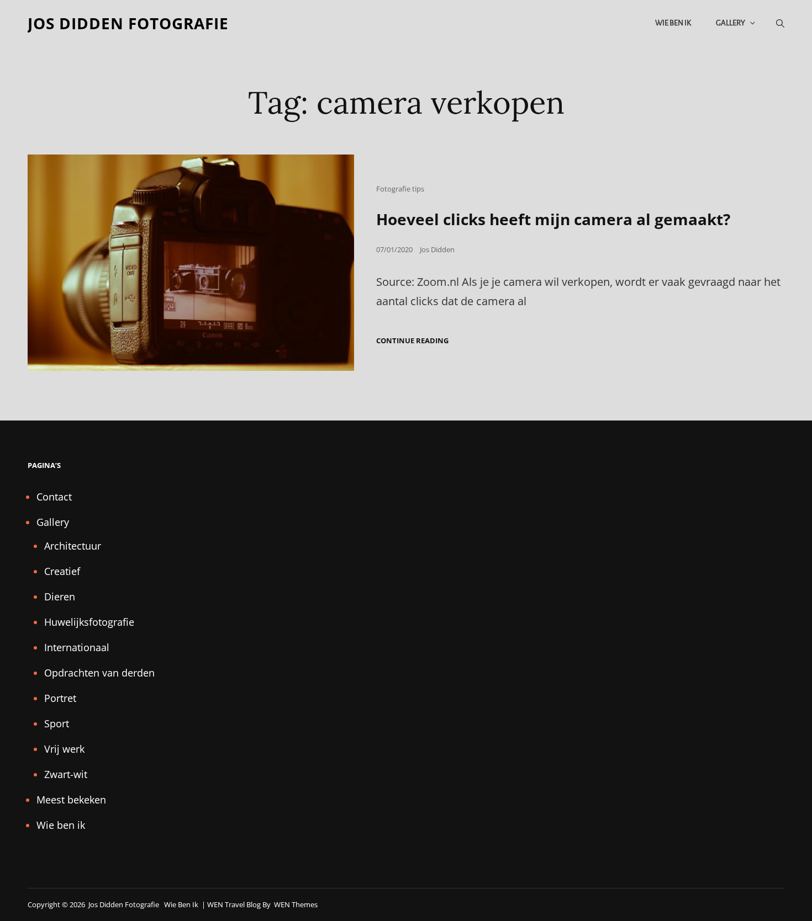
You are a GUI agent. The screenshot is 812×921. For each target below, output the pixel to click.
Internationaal (76, 647)
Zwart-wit (65, 774)
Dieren (59, 596)
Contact (54, 496)
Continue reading (412, 340)
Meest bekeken (71, 799)
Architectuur (72, 545)
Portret (60, 698)
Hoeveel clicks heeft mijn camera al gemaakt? (553, 219)
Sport (56, 723)
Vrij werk (64, 748)
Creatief (62, 571)
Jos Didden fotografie (128, 23)
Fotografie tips (400, 189)
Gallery (730, 23)
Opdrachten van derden (99, 672)
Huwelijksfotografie (89, 622)
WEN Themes (296, 904)
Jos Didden (437, 249)
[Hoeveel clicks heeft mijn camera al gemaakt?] (191, 262)
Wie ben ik (673, 23)
